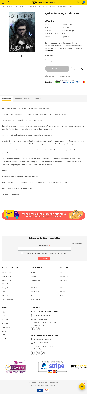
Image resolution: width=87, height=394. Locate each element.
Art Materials (63, 284)
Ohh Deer (4, 335)
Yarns (61, 272)
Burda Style (5, 323)
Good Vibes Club (35, 280)
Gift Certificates (35, 291)
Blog (32, 295)
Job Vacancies (35, 284)
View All (4, 339)
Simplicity (4, 316)
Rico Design (5, 320)
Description (6, 98)
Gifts (61, 288)
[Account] (77, 2)
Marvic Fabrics (6, 327)
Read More (49, 51)
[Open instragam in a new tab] (38, 329)
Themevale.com (51, 385)
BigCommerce (54, 383)
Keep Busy (62, 291)
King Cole (4, 331)
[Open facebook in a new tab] (33, 329)
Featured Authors (35, 299)
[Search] (8, 2)
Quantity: (49, 55)
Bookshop (63, 295)
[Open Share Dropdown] (82, 69)
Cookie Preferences (7, 299)
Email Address (44, 246)
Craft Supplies (63, 280)
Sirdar (3, 312)
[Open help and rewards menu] (82, 386)
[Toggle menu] (3, 2)
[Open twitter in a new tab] (43, 353)
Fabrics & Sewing (64, 276)
